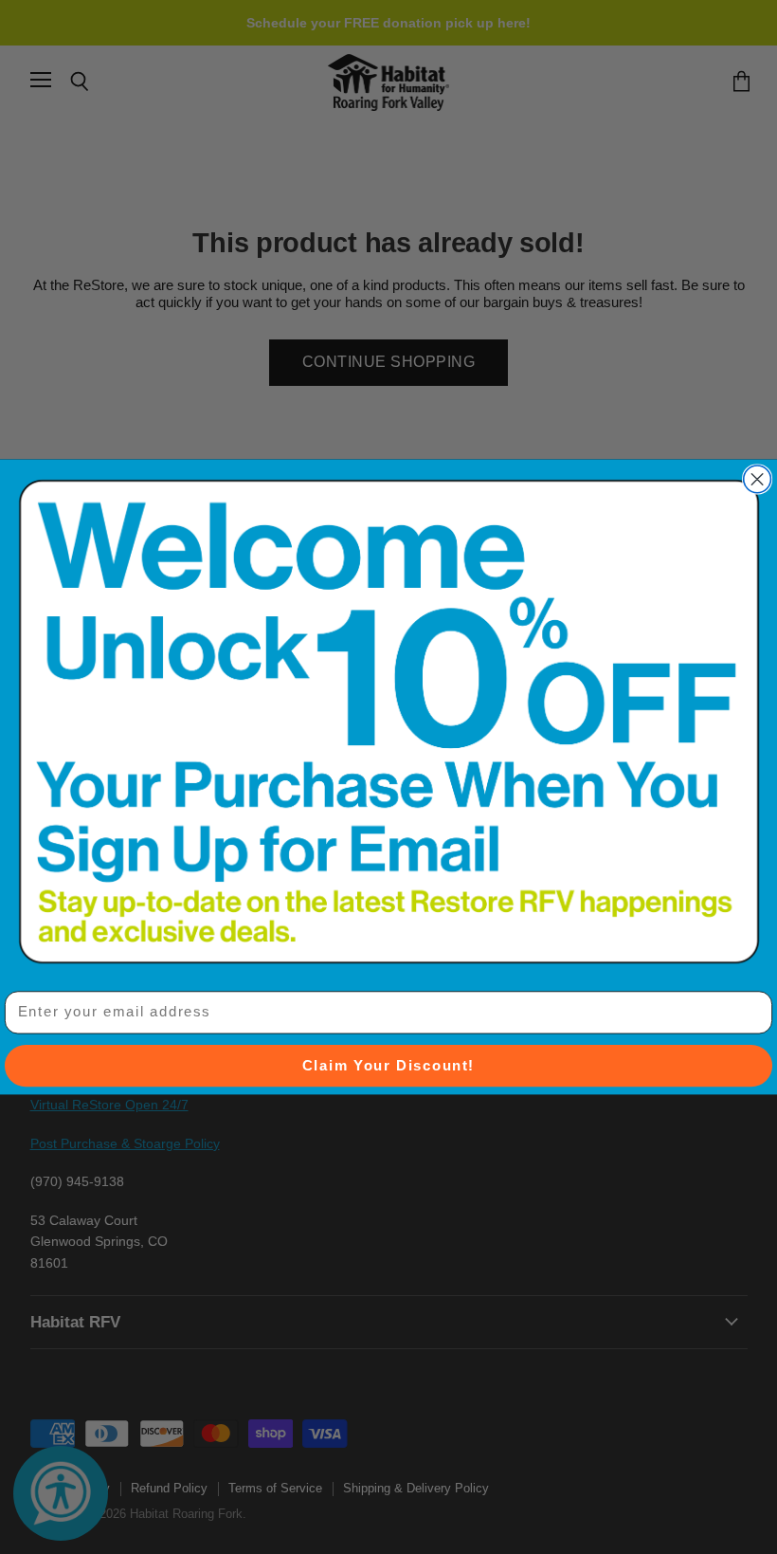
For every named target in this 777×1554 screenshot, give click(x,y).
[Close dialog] (757, 479)
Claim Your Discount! (388, 1065)
